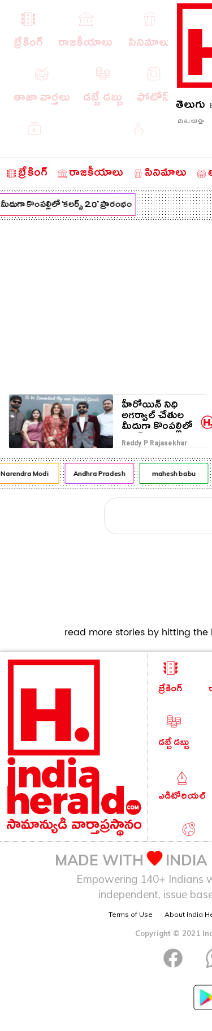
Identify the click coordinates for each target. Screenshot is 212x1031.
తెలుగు (190, 106)
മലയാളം (190, 121)
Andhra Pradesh (98, 473)
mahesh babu (172, 473)
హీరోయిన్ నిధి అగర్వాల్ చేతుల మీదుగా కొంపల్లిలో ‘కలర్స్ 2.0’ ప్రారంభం (157, 415)
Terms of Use (131, 914)
